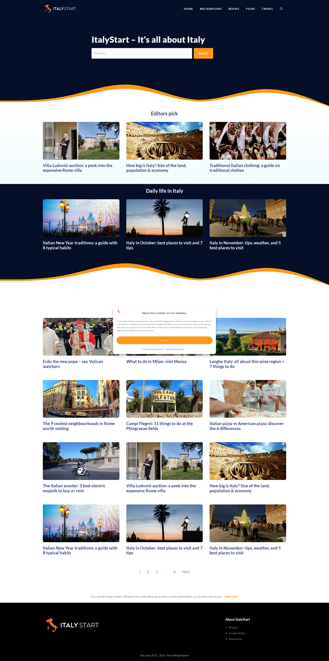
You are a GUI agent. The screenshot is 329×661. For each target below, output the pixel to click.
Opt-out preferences (153, 349)
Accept (164, 340)
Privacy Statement (175, 349)
